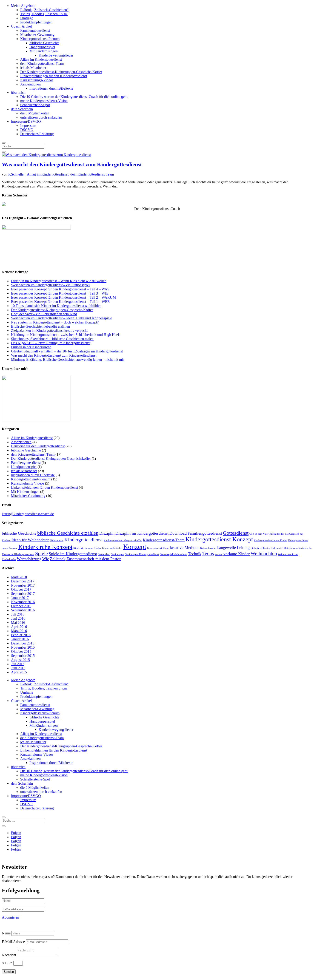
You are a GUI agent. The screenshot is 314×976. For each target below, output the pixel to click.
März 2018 (19, 577)
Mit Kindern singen (43, 51)
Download (178, 533)
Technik (194, 553)
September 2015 (23, 656)
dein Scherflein (22, 109)
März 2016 (19, 631)
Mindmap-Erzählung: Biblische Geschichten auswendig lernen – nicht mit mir (67, 359)
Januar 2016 (20, 639)
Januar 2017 (20, 598)
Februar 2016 (21, 635)
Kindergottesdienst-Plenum (40, 39)
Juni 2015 (18, 668)
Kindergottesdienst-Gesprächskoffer (123, 540)
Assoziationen (30, 84)
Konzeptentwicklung (158, 548)
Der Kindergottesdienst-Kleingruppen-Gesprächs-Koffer (61, 72)
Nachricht (9, 955)
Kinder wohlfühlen (112, 548)
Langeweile (226, 547)
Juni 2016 (18, 618)
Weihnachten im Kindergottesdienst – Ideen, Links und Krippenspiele (61, 318)
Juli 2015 (17, 664)
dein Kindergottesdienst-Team (42, 63)
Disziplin (106, 533)
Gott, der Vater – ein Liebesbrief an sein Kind (44, 314)
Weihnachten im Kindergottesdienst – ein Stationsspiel (50, 285)
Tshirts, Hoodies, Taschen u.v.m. (44, 14)
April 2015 (19, 672)
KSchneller (16, 174)
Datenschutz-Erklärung (37, 134)
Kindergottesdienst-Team (164, 540)
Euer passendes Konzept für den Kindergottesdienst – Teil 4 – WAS (60, 289)
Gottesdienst (235, 533)
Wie (45, 558)
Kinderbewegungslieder (56, 55)
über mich (18, 92)
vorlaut (219, 554)
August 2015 (20, 660)
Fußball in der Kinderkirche (31, 347)
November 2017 (23, 585)
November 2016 (23, 602)
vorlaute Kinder (236, 553)
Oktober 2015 (21, 651)
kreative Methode (184, 547)
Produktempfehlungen (36, 22)
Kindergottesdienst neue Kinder (270, 540)
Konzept (134, 546)
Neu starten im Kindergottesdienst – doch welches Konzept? (55, 322)
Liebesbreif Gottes (260, 548)
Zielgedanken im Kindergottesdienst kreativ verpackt (49, 330)
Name (6, 933)
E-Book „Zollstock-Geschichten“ (44, 10)
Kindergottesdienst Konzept (219, 539)
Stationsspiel (117, 554)
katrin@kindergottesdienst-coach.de (28, 514)
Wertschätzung (29, 558)
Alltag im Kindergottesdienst (41, 59)
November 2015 (23, 647)
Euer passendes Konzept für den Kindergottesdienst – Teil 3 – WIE (59, 293)
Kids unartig (56, 540)
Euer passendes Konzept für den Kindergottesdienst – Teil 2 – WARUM (63, 297)
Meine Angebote (23, 6)
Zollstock (58, 558)
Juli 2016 (17, 614)
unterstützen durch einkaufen (41, 117)
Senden (9, 971)
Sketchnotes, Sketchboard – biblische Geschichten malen (52, 339)
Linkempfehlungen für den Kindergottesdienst (53, 76)
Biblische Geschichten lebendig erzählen (40, 326)
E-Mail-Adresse (13, 942)
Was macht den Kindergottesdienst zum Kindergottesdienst (72, 164)
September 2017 (23, 594)
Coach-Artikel (21, 26)
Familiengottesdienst (35, 30)
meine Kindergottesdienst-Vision (44, 101)
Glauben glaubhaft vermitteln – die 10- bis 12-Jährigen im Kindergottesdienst (67, 351)
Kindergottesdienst (83, 539)
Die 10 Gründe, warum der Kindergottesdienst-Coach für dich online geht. (74, 97)
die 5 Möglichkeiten (34, 113)
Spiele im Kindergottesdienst (73, 553)
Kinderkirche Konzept (45, 547)
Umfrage (26, 18)
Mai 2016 (18, 622)
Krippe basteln (208, 548)
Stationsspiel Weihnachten (173, 554)
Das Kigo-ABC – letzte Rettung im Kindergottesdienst (50, 343)
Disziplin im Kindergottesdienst (141, 533)
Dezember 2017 (22, 581)
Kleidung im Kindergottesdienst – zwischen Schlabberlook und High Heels (65, 335)
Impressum (28, 126)
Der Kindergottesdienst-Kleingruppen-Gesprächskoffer (51, 458)
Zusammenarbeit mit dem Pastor (93, 558)
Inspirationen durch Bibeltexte (51, 88)
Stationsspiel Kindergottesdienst (142, 554)
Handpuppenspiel (42, 47)
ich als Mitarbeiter (33, 68)
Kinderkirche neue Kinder (87, 548)
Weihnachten (264, 553)
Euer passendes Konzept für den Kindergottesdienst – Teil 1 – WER (60, 302)
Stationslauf (104, 554)
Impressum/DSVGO (26, 121)
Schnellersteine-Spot (35, 105)
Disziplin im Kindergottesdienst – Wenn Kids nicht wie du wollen (58, 281)
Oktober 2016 (21, 606)
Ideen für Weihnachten (30, 540)
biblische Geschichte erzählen (67, 533)
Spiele (41, 553)
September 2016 (23, 610)
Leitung (243, 547)
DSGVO (26, 130)
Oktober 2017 (21, 589)
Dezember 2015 (22, 643)
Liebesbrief (277, 548)
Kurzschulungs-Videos (36, 80)
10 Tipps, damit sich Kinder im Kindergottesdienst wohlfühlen (56, 306)
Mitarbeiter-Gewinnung (37, 35)
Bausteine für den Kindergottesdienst (38, 446)
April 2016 (19, 627)
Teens (208, 553)
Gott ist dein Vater (258, 534)
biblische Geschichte (44, 43)
